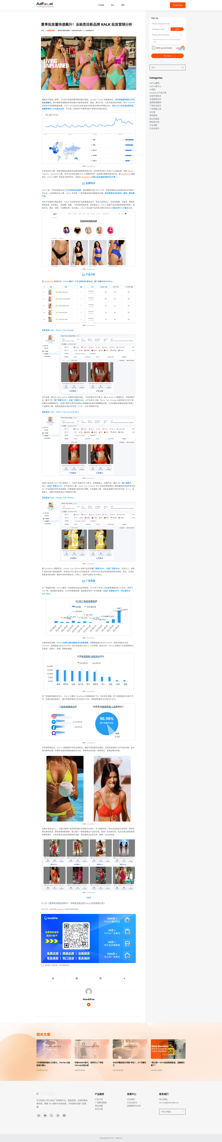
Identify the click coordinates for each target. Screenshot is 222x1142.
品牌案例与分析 (134, 1106)
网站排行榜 (154, 122)
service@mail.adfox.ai (169, 1102)
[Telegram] (124, 978)
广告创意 (101, 5)
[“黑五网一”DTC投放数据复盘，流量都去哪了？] (168, 1049)
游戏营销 (153, 115)
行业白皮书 (154, 128)
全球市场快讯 (155, 96)
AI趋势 (152, 89)
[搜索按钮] (183, 67)
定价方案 (99, 1109)
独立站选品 (154, 118)
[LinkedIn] (101, 978)
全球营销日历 (155, 99)
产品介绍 (99, 1099)
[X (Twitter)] (77, 978)
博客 (122, 5)
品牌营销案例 (155, 102)
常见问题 (99, 1106)
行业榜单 (131, 1099)
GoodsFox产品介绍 (157, 92)
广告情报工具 (155, 109)
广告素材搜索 (101, 1102)
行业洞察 (153, 125)
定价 (112, 5)
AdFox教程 (154, 83)
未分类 (152, 112)
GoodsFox (126, 174)
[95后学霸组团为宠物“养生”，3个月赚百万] (130, 1049)
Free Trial (177, 5)
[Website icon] (88, 1004)
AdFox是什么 (155, 86)
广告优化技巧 (155, 105)
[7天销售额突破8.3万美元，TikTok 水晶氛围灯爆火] (53, 1049)
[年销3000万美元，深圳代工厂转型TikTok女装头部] (92, 1049)
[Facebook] (53, 978)
